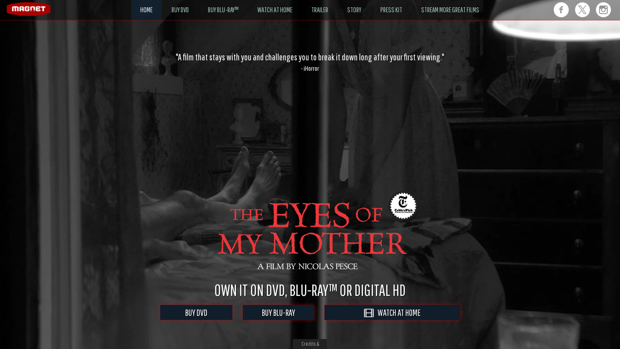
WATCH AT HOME (397, 312)
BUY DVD (196, 312)
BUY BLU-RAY (278, 312)
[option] (310, 62)
